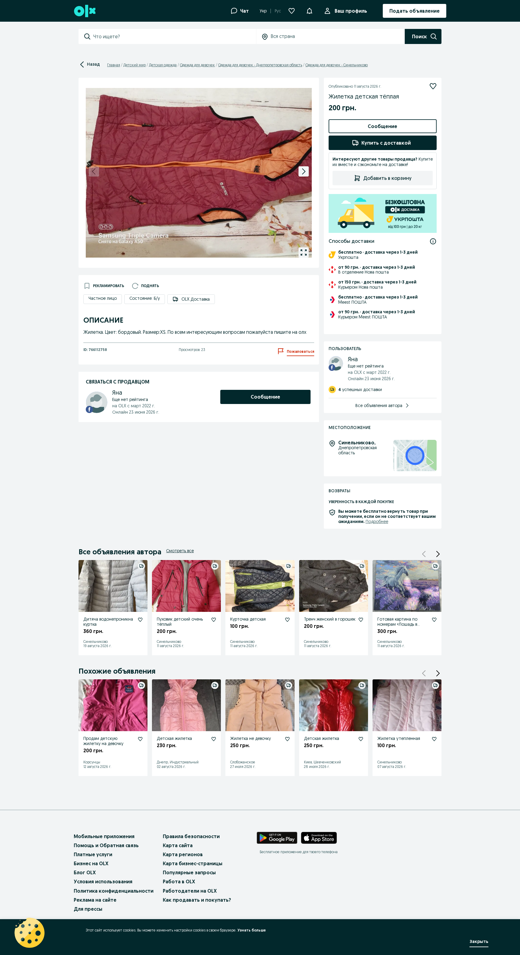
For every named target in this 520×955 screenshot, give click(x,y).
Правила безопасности (191, 836)
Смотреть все (180, 550)
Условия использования (103, 881)
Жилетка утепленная (398, 738)
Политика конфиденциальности (113, 891)
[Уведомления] (309, 10)
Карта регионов (183, 854)
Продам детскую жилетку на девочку (103, 741)
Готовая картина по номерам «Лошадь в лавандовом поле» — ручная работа (398, 626)
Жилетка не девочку (250, 738)
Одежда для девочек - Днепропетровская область (260, 65)
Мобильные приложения (104, 836)
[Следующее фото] (304, 171)
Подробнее (377, 521)
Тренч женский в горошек (329, 619)
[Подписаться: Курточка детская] (287, 619)
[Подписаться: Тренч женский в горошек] (360, 619)
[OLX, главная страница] (84, 11)
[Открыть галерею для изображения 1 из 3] (304, 252)
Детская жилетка (174, 738)
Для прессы (88, 909)
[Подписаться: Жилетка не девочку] (287, 739)
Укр (263, 11)
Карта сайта (178, 845)
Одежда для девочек (197, 65)
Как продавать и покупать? (197, 900)
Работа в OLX (179, 881)
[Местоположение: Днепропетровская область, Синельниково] (415, 455)
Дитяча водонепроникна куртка (108, 621)
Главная (113, 65)
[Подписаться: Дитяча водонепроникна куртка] (140, 619)
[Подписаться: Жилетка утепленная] (434, 739)
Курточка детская (248, 619)
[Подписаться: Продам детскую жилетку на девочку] (140, 739)
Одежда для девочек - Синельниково (336, 65)
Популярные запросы (189, 872)
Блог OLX (85, 872)
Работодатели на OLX (190, 891)
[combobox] (174, 36)
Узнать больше (251, 930)
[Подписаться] (433, 86)
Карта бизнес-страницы (192, 863)
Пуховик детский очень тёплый (180, 621)
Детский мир (134, 65)
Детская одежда (163, 65)
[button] (437, 554)
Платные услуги (93, 854)
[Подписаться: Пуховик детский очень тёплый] (213, 619)
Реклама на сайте (95, 900)
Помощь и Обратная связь (106, 845)
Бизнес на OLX (91, 863)
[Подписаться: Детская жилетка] (213, 739)
